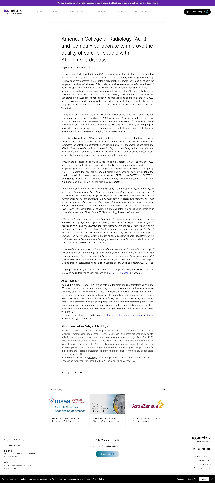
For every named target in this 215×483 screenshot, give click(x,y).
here (142, 3)
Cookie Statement (204, 464)
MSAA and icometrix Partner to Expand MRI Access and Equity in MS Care (66, 419)
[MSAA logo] (67, 404)
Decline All (192, 479)
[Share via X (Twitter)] (69, 372)
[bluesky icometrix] (204, 449)
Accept (204, 479)
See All (163, 389)
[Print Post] (87, 372)
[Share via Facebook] (62, 372)
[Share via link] (81, 372)
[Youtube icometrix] (209, 449)
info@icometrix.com (12, 445)
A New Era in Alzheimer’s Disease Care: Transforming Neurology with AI (107, 419)
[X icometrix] (199, 449)
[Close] (212, 479)
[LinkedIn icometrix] (194, 449)
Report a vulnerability (202, 468)
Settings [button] (180, 479)
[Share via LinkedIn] (75, 372)
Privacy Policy (205, 460)
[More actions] (152, 31)
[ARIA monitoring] (108, 404)
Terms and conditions (202, 456)
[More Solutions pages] (66, 11)
